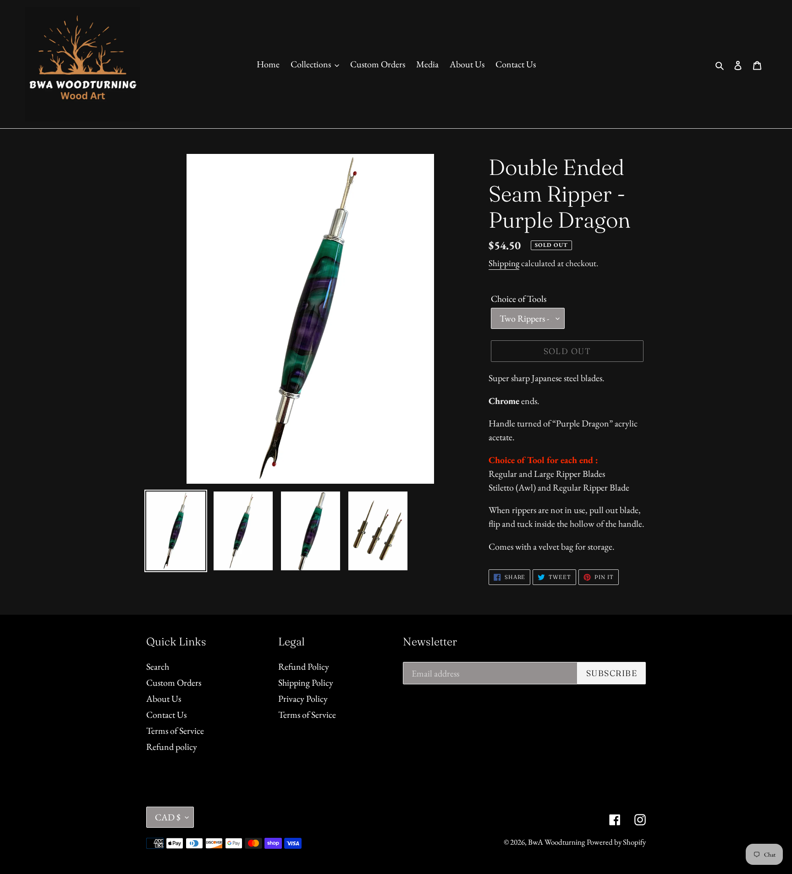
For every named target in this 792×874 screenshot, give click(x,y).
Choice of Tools (518, 299)
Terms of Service (175, 731)
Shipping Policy (305, 682)
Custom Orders (173, 682)
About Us (163, 699)
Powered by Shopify (616, 842)
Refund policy (171, 747)
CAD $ (168, 817)
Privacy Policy (303, 699)
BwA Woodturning (556, 842)
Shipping (504, 263)
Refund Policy (303, 666)
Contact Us (166, 715)
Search (157, 666)
